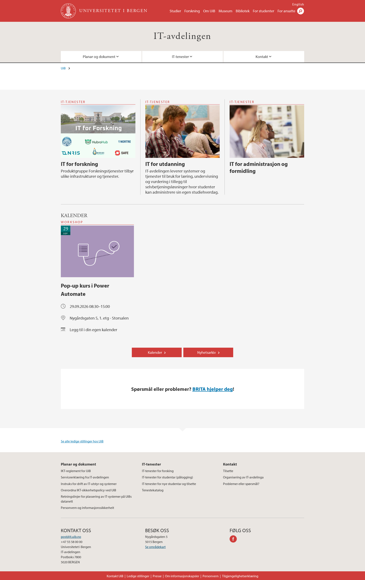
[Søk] (300, 11)
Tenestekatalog (152, 490)
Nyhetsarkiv (206, 352)
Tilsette (228, 471)
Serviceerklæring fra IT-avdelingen (85, 477)
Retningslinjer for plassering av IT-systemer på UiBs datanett (96, 498)
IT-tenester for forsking (158, 471)
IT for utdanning (165, 163)
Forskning (192, 10)
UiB (63, 68)
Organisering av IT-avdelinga (243, 477)
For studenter (263, 10)
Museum (225, 10)
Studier (175, 10)
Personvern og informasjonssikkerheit (87, 508)
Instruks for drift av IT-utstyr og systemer (89, 484)
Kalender (155, 352)
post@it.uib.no (71, 537)
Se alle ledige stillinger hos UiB (82, 441)
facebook (235, 539)
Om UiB (209, 10)
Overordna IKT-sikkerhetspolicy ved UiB (88, 490)
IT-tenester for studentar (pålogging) (167, 477)
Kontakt (262, 56)
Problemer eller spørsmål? (241, 484)
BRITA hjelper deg (212, 389)
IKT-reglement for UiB (76, 471)
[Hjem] (69, 10)
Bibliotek (242, 10)
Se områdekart (155, 547)
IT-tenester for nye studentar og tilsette (169, 484)
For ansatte (286, 10)
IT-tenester (180, 56)
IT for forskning (79, 163)
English (298, 4)
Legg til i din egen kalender (93, 329)
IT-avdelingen (182, 36)
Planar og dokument (99, 56)
